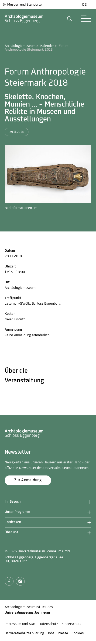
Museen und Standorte (24, 5)
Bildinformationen (19, 208)
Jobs (51, 633)
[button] (69, 18)
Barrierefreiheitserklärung (24, 633)
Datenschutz (48, 624)
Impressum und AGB (20, 624)
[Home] (24, 18)
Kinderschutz (71, 624)
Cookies (78, 633)
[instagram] (20, 581)
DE (84, 5)
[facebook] (9, 581)
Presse (63, 633)
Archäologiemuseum (20, 46)
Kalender (47, 46)
